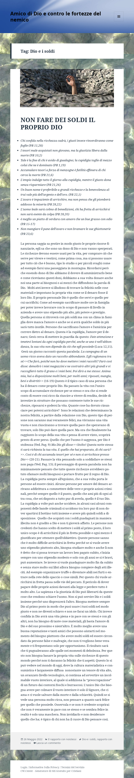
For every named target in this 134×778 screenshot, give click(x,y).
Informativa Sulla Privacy (44, 767)
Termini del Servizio (72, 767)
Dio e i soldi (89, 739)
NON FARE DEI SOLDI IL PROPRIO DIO (58, 123)
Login (24, 767)
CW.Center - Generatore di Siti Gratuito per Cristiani (51, 771)
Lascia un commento (48, 743)
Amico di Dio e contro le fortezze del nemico (55, 16)
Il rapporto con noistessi (62, 739)
